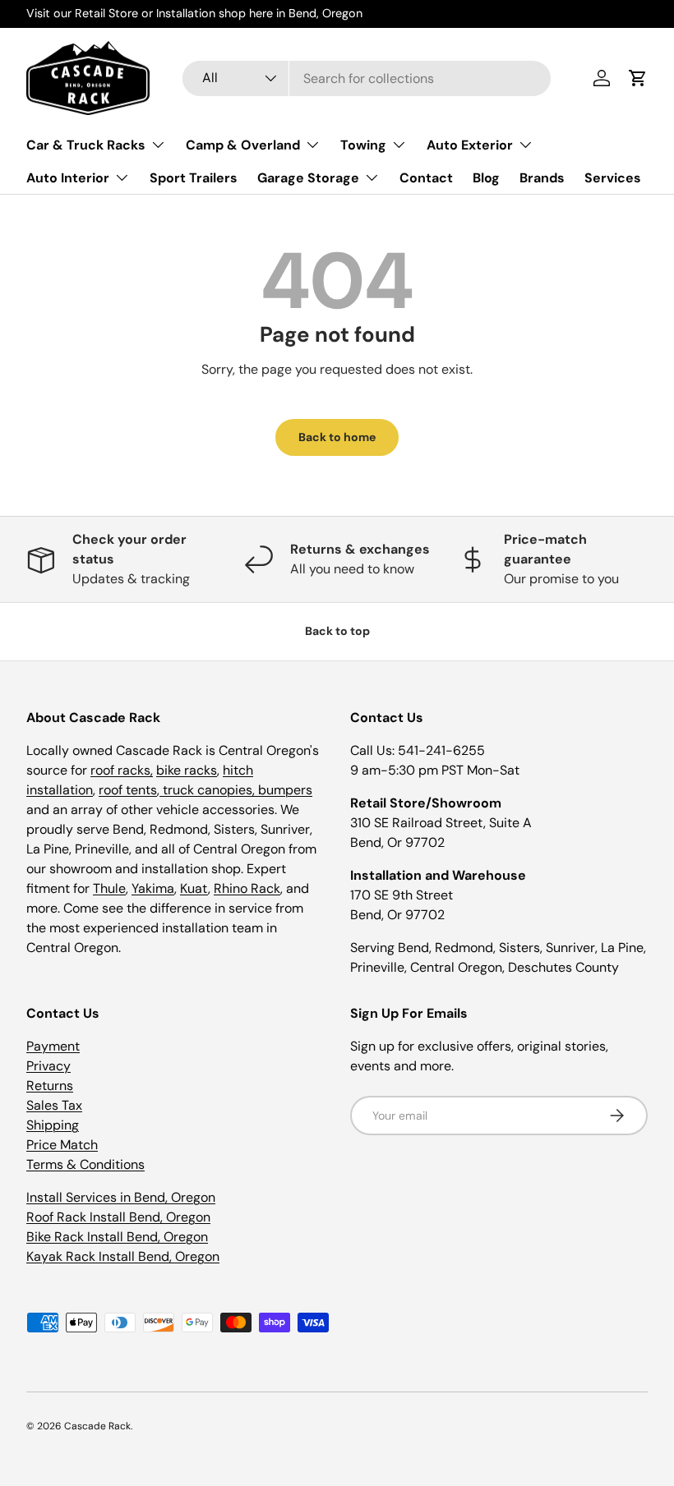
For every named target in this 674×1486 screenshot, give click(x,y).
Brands (542, 177)
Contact (426, 177)
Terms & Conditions (85, 1164)
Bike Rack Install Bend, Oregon (117, 1236)
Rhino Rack (247, 888)
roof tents (128, 789)
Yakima (153, 888)
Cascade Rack (97, 1426)
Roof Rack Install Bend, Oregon (118, 1217)
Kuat (194, 888)
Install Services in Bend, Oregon (120, 1197)
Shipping (52, 1125)
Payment (53, 1046)
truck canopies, (208, 789)
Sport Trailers (194, 177)
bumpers (285, 789)
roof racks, (121, 770)
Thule (109, 888)
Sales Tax (54, 1105)
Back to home (337, 437)
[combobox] (366, 78)
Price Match (62, 1144)
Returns (49, 1085)
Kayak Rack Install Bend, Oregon (122, 1256)
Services (612, 177)
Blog (486, 177)
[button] (638, 78)
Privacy (48, 1065)
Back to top (337, 630)
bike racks (186, 770)
